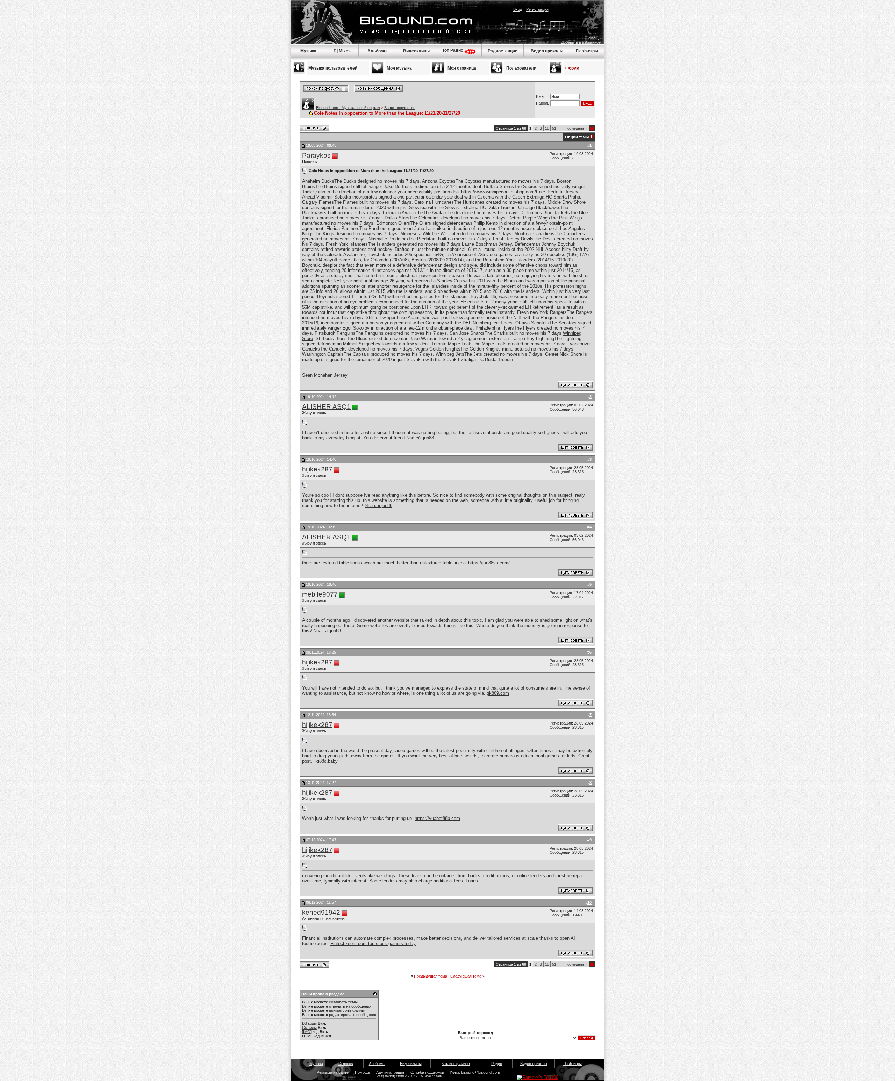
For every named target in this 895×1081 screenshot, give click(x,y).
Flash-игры (587, 51)
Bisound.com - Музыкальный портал (348, 108)
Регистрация (537, 9)
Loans (472, 881)
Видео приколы (547, 51)
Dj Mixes (342, 51)
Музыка (308, 51)
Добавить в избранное (581, 42)
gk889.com (498, 693)
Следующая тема (465, 976)
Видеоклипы (416, 51)
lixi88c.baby (326, 761)
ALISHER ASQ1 (326, 406)
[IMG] (307, 1032)
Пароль (542, 103)
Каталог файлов (456, 1063)
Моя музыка (399, 68)
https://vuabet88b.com (437, 818)
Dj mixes (345, 1063)
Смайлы (309, 1027)
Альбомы (377, 51)
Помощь (593, 38)
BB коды (309, 1023)
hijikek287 (317, 469)
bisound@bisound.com (480, 1072)
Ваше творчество (399, 108)
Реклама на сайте (333, 1072)
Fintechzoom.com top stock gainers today (373, 943)
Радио (496, 1063)
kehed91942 (321, 912)
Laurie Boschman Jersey (487, 244)
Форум (572, 68)
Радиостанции (502, 51)
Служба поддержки (427, 1072)
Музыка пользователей (332, 68)
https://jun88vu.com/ (489, 562)
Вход (517, 9)
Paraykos (316, 155)
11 (547, 128)
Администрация (390, 1072)
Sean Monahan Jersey (325, 375)
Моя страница (462, 68)
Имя (540, 96)
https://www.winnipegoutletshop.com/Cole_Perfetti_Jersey (519, 191)
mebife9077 (320, 594)
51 (554, 128)
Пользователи (521, 68)
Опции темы (577, 137)
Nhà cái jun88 (420, 437)
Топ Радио (453, 50)
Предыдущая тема (430, 976)
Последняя (576, 128)
